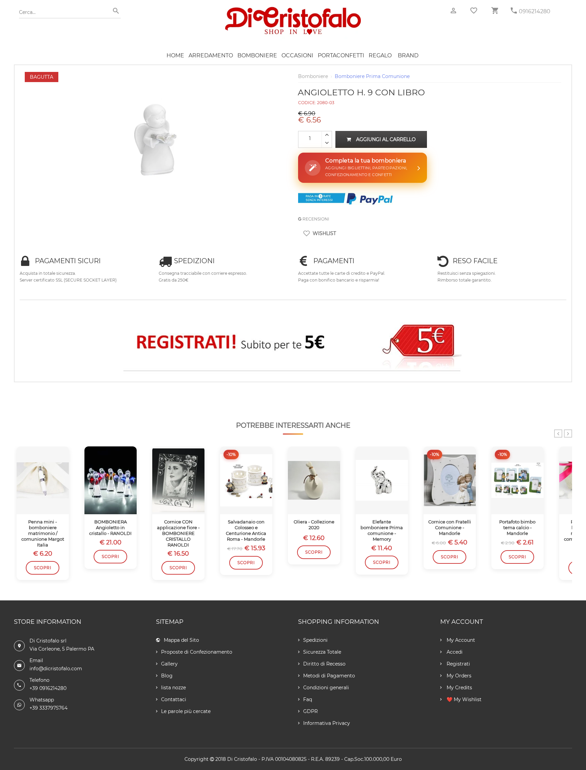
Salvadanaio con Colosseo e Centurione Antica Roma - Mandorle (246, 530)
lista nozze (173, 688)
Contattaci (173, 699)
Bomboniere (257, 55)
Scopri (42, 567)
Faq (307, 699)
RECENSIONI (315, 219)
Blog (167, 676)
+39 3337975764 (48, 708)
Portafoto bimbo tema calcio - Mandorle (517, 527)
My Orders (458, 676)
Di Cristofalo (242, 759)
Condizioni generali (326, 688)
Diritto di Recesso (324, 664)
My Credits (458, 688)
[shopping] (494, 11)
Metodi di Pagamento (329, 676)
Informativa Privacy (326, 723)
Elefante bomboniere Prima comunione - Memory (381, 530)
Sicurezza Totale (322, 652)
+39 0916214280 (48, 688)
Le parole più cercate (186, 711)
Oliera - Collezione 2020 (314, 524)
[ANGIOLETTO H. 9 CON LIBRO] (156, 75)
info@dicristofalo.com (56, 669)
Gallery (169, 664)
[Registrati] (293, 344)
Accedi (454, 652)
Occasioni (297, 55)
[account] (453, 11)
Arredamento (211, 55)
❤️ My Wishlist (463, 699)
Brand (408, 55)
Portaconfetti (341, 55)
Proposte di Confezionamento (196, 652)
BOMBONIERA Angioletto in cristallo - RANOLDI (110, 527)
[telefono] (514, 11)
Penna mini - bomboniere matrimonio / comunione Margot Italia (42, 533)
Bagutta (41, 77)
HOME (175, 55)
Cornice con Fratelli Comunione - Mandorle (449, 527)
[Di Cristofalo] (293, 10)
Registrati (457, 664)
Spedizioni (315, 640)
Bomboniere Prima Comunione (372, 76)
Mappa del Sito (181, 640)
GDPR (310, 711)
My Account (460, 640)
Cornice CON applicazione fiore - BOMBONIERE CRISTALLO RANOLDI (178, 533)
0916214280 (534, 11)
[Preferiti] (473, 10)
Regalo (380, 55)
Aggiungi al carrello (386, 139)
